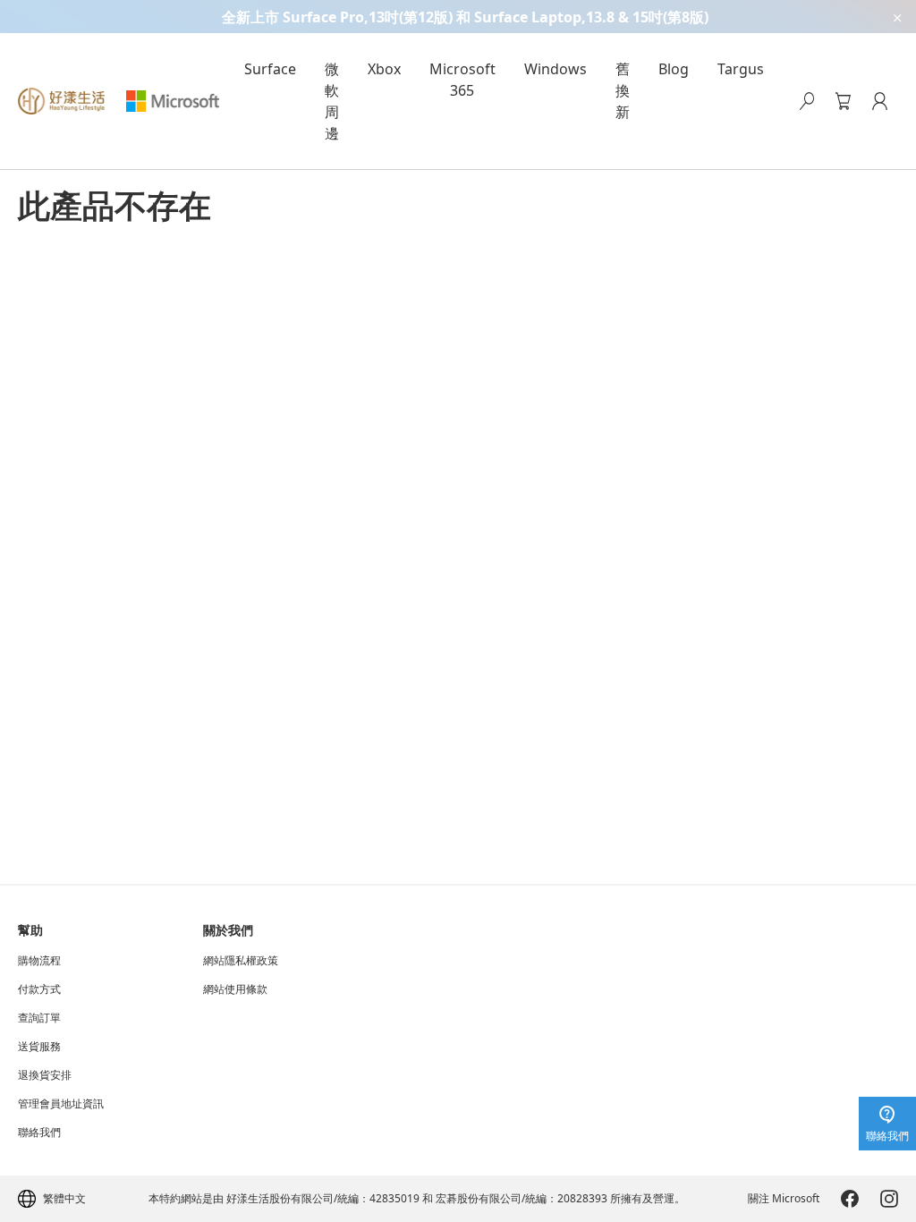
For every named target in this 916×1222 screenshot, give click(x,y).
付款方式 (39, 989)
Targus (740, 69)
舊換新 (622, 90)
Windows (555, 69)
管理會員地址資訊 (61, 1104)
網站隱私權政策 (240, 961)
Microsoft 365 (462, 79)
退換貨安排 (45, 1075)
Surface (270, 69)
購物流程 (39, 961)
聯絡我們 (39, 1132)
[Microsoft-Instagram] (889, 1199)
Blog (673, 69)
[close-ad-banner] (896, 16)
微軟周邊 (332, 101)
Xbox (384, 69)
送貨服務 (39, 1047)
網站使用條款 (235, 989)
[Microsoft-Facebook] (850, 1199)
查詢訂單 (39, 1018)
